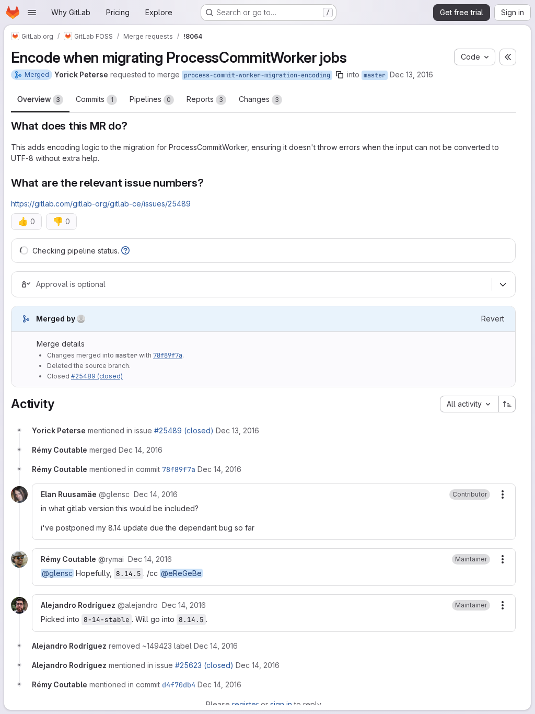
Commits (94, 99)
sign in (281, 704)
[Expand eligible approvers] (502, 284)
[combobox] (469, 404)
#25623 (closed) (204, 665)
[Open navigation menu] (32, 12)
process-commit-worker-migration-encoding (257, 75)
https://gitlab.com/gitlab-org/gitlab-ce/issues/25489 (101, 203)
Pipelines (150, 99)
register (245, 704)
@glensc (57, 573)
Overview (38, 99)
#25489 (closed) (97, 376)
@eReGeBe (181, 573)
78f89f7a (167, 355)
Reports (205, 99)
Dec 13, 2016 (411, 74)
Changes (259, 99)
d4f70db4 (178, 684)
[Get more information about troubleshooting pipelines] (125, 250)
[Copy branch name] (339, 74)
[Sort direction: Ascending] (507, 404)
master (375, 75)
